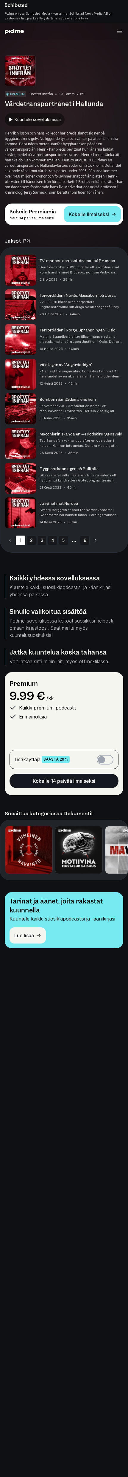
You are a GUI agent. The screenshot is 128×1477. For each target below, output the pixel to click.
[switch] (105, 760)
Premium (24, 684)
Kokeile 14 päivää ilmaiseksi (64, 781)
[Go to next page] (95, 540)
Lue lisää (81, 18)
